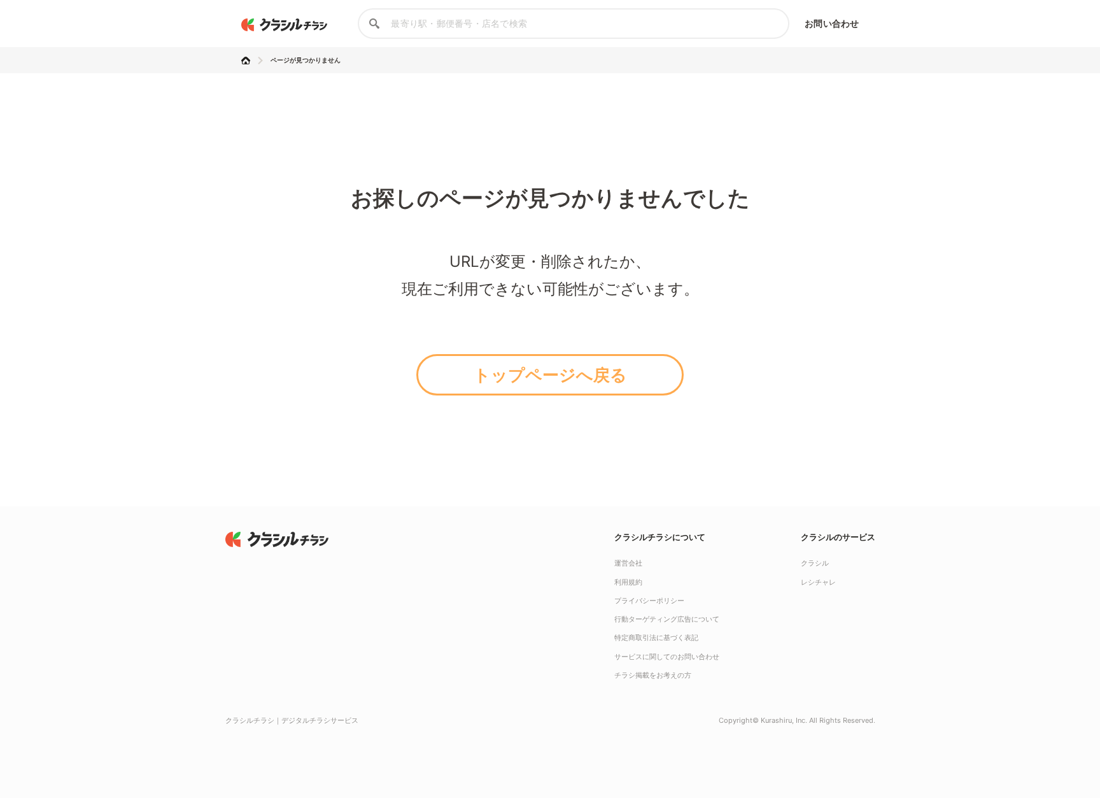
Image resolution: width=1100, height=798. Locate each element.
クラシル (815, 563)
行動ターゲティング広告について (666, 619)
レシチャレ (818, 582)
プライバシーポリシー (649, 600)
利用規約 (628, 582)
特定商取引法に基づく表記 (656, 637)
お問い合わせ (832, 23)
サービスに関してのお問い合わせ (666, 656)
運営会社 (628, 563)
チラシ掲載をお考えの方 (652, 675)
